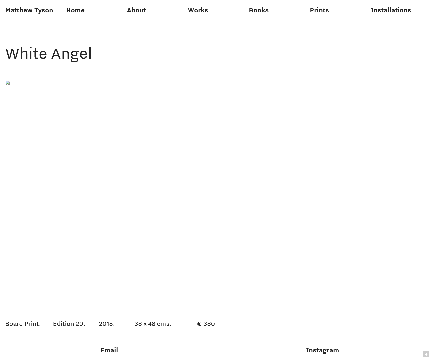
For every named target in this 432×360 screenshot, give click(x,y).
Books (259, 10)
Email (109, 350)
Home (75, 10)
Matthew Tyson (29, 10)
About (136, 10)
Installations (391, 10)
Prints (319, 10)
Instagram (322, 350)
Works (198, 10)
